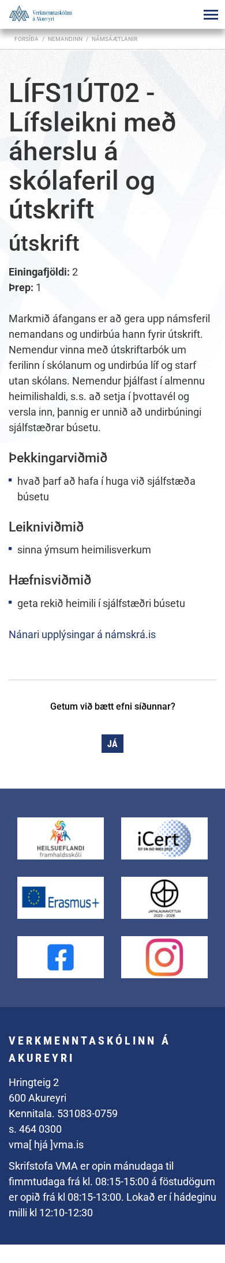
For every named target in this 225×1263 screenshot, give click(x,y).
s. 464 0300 (35, 1129)
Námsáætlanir (114, 39)
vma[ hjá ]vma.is (46, 1144)
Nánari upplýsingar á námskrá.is (82, 634)
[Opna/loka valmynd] (210, 14)
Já (112, 743)
